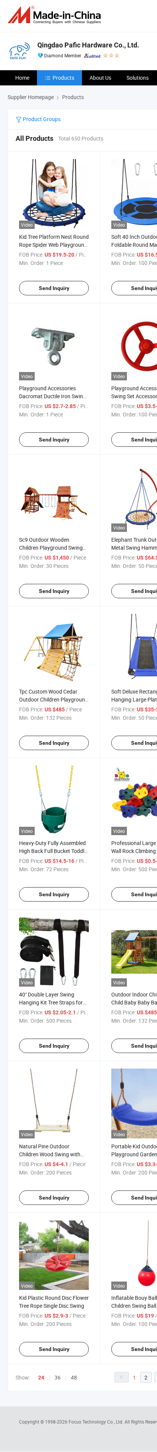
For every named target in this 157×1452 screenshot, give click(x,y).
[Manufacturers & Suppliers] (56, 15)
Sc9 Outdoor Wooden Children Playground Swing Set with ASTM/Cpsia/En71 (51, 547)
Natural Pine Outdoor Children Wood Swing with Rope (49, 1154)
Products (63, 77)
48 (74, 1377)
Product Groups (41, 119)
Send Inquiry (54, 288)
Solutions (138, 77)
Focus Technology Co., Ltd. (97, 1422)
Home (22, 77)
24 (41, 1378)
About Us (100, 77)
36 (57, 1377)
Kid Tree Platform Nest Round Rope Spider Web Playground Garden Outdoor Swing (54, 244)
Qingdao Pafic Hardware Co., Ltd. (88, 45)
